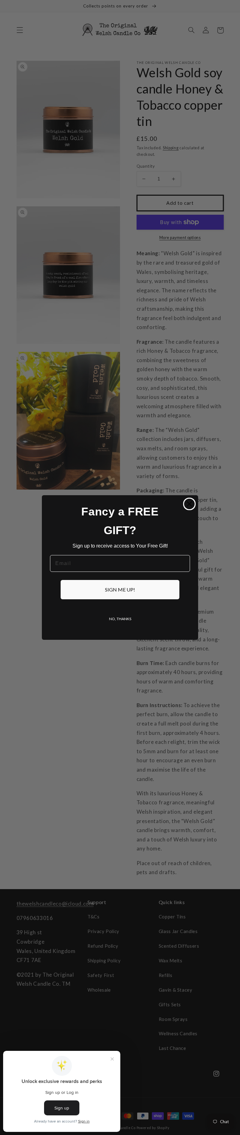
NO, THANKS (120, 618)
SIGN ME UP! (120, 589)
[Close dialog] (189, 504)
